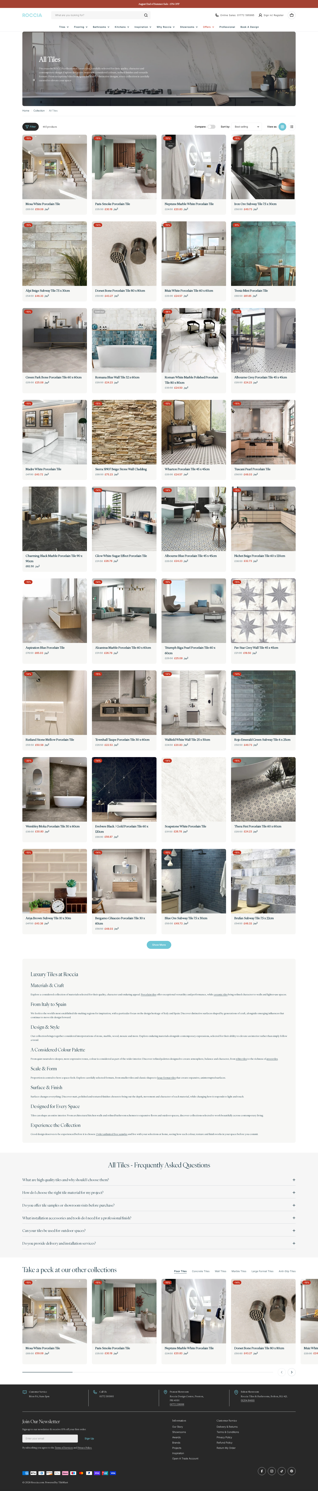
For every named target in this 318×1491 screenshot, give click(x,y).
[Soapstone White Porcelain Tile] (193, 789)
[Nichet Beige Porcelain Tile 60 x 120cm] (263, 519)
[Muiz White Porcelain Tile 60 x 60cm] (193, 253)
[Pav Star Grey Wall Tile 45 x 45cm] (263, 610)
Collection (39, 110)
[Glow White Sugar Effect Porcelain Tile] (124, 519)
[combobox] (101, 15)
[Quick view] (82, 142)
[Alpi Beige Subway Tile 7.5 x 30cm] (54, 253)
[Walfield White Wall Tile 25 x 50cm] (193, 702)
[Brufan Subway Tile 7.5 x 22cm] (263, 881)
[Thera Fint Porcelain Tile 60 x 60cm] (263, 789)
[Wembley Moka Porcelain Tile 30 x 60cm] (54, 789)
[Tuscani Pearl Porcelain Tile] (263, 432)
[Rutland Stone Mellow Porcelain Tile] (54, 702)
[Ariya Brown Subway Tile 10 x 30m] (54, 881)
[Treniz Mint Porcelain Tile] (263, 253)
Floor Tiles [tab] (180, 1271)
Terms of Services (64, 1447)
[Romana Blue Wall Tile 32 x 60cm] (124, 340)
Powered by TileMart (56, 1482)
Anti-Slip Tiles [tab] (287, 1271)
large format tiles (166, 1077)
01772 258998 (177, 1404)
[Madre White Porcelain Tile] (54, 432)
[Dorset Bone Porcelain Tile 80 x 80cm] (124, 253)
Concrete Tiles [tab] (201, 1271)
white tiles (241, 1058)
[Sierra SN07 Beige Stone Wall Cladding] (124, 432)
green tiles (272, 1058)
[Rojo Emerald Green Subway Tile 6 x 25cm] (263, 702)
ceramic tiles (221, 994)
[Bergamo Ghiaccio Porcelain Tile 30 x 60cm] (124, 881)
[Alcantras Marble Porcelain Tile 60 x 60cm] (124, 610)
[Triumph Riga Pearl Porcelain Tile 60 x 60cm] (193, 610)
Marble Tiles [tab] (239, 1271)
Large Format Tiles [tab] (262, 1271)
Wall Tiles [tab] (220, 1271)
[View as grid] (282, 127)
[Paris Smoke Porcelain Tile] (124, 167)
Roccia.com (37, 1482)
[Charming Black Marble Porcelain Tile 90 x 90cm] (54, 519)
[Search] (146, 15)
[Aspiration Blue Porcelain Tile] (54, 610)
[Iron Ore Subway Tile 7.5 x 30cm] (263, 167)
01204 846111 (248, 1400)
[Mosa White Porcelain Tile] (54, 167)
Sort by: (225, 126)
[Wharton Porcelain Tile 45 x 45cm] (193, 432)
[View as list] (292, 127)
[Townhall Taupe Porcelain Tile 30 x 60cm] (124, 702)
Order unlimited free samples (111, 1134)
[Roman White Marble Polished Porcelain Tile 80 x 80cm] (193, 340)
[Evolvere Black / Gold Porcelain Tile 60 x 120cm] (124, 789)
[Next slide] (292, 1372)
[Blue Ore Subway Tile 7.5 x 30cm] (193, 881)
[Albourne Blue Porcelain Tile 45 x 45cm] (193, 519)
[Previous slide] (282, 1372)
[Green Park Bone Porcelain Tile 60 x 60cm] (54, 340)
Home (25, 110)
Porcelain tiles (148, 994)
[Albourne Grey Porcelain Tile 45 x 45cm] (263, 340)
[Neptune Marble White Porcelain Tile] (193, 167)
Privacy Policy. (85, 1447)
